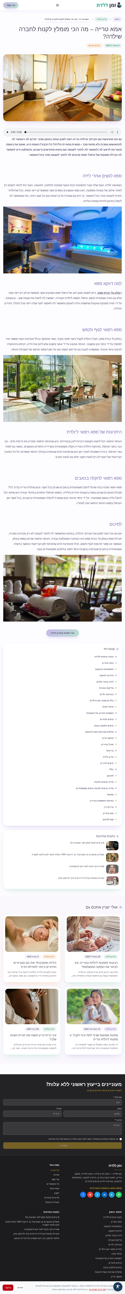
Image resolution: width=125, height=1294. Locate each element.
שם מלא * (117, 1097)
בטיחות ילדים (115, 1244)
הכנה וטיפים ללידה (112, 1217)
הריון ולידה (102, 19)
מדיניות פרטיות (51, 1197)
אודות (56, 1174)
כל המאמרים (53, 1183)
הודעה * (118, 1120)
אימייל (59, 1108)
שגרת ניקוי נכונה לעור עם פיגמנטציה (41, 1229)
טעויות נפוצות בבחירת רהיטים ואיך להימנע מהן (36, 1233)
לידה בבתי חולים (113, 1235)
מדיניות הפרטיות (97, 1289)
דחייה (20, 1287)
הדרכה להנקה (115, 1230)
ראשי (117, 19)
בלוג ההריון (116, 1221)
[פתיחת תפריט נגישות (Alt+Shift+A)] (117, 1286)
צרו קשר (11, 5)
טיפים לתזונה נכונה (112, 1267)
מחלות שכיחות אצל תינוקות (108, 1271)
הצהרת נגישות (52, 1202)
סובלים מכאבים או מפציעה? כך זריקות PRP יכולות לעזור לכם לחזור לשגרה (32, 1223)
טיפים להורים (115, 1262)
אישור (8, 1287)
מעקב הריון (116, 1276)
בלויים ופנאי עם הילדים (110, 1249)
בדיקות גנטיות (115, 1239)
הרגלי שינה (116, 1253)
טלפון (119, 1108)
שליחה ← (62, 1145)
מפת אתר (54, 1188)
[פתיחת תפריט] (57, 5)
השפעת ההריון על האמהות (109, 1258)
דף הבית (55, 1170)
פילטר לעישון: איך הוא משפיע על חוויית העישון (36, 1238)
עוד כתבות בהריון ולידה (62, 632)
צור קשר (55, 1179)
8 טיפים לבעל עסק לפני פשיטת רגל (42, 1217)
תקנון (56, 1192)
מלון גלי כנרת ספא (108, 293)
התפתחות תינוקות (113, 1226)
